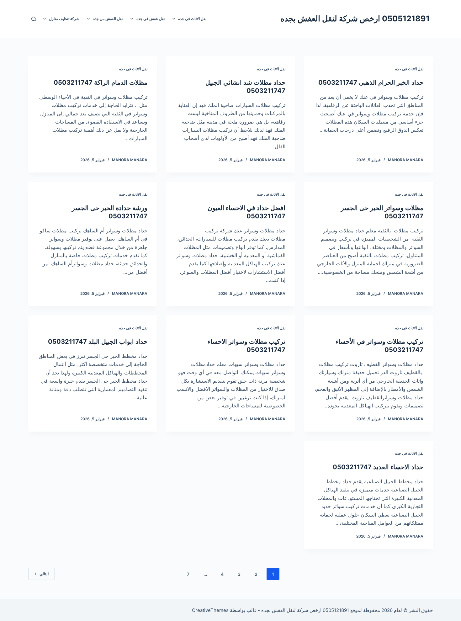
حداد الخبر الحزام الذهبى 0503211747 (370, 82)
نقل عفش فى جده (150, 18)
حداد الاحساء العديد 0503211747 (378, 467)
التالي (44, 573)
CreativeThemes (210, 610)
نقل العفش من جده (108, 18)
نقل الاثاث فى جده (192, 18)
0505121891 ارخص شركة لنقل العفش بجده (355, 18)
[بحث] (33, 19)
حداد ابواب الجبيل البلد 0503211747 (97, 341)
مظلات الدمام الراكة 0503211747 (100, 82)
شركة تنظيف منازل (64, 18)
